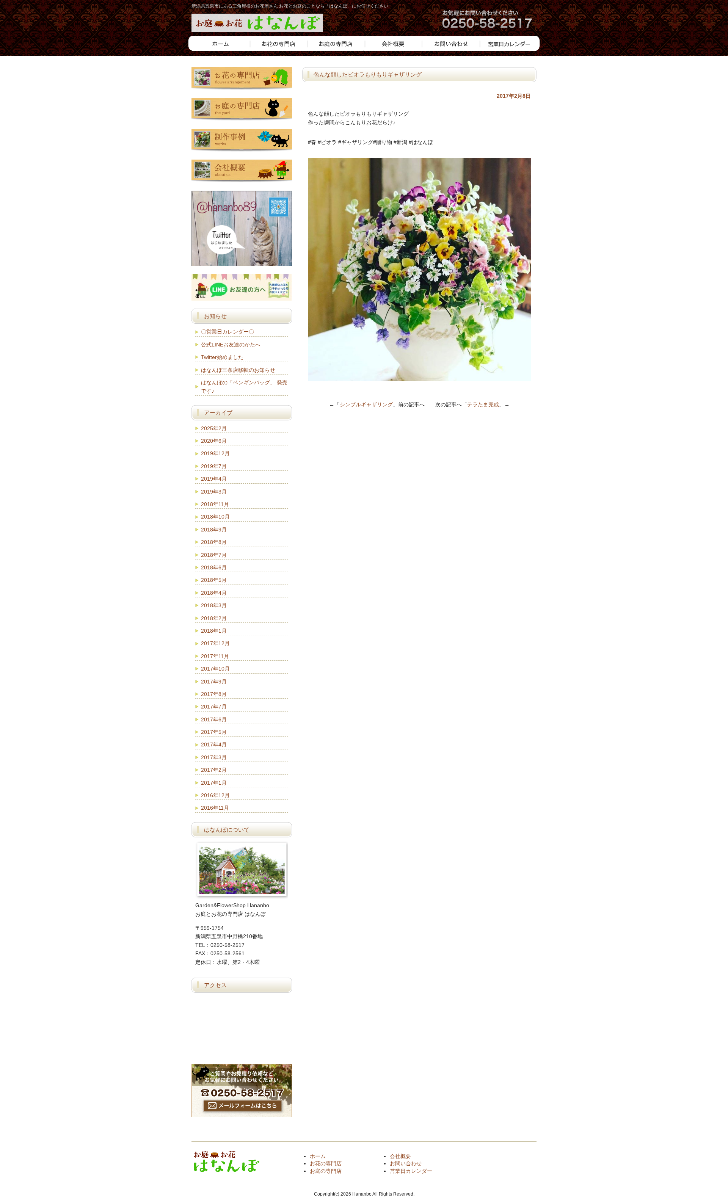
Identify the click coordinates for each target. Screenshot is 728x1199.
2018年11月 (215, 504)
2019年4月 (214, 479)
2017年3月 (214, 757)
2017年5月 (214, 732)
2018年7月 (214, 555)
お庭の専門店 (326, 1171)
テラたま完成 (483, 404)
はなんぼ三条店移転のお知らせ (238, 370)
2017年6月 (214, 719)
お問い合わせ (406, 1163)
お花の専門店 (326, 1163)
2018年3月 (214, 605)
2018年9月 (214, 530)
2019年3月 (214, 492)
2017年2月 (214, 770)
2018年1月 (214, 631)
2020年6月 (214, 441)
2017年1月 (214, 783)
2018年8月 (214, 542)
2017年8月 (214, 694)
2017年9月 (214, 682)
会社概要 (400, 1156)
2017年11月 (215, 656)
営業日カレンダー (411, 1171)
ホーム (318, 1156)
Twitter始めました (222, 357)
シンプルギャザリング (366, 404)
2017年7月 (214, 707)
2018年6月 (214, 567)
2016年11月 (215, 808)
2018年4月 (214, 593)
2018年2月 (214, 618)
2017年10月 (215, 669)
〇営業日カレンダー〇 (227, 332)
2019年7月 (214, 466)
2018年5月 (214, 580)
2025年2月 (214, 428)
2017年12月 (215, 643)
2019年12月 (215, 453)
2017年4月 (214, 744)
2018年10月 (215, 517)
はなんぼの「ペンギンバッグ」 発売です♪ (244, 386)
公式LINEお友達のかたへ (230, 345)
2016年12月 (215, 795)
